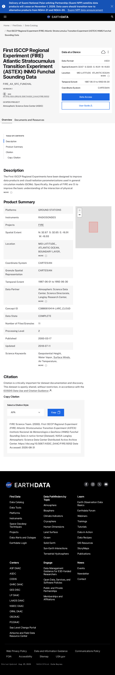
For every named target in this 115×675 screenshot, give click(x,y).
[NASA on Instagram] (92, 484)
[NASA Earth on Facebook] (86, 484)
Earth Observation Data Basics (90, 504)
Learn (80, 496)
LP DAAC (14, 595)
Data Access (86, 97)
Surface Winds (61, 357)
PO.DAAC (14, 622)
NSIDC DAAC (17, 605)
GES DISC (15, 589)
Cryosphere (50, 521)
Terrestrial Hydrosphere (56, 553)
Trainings (82, 521)
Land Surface (51, 532)
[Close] (112, 6)
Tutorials (82, 526)
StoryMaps (83, 548)
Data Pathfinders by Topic (55, 498)
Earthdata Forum (86, 510)
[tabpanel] (57, 295)
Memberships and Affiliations (53, 598)
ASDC (13, 573)
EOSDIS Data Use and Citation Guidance (26, 390)
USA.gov (60, 656)
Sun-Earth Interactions (55, 548)
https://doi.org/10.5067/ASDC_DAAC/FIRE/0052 (26, 96)
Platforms (15, 512)
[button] (105, 76)
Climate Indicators (53, 515)
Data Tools (15, 507)
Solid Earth (49, 542)
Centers (14, 562)
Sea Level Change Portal (23, 627)
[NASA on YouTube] (106, 484)
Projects (14, 532)
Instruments (16, 518)
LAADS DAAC (17, 600)
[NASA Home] (49, 17)
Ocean (47, 537)
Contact (81, 578)
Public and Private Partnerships (53, 589)
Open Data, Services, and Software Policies (57, 581)
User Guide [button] (84, 105)
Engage (48, 562)
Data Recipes (84, 537)
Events (81, 568)
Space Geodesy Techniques (18, 525)
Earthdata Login (18, 542)
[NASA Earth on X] (99, 484)
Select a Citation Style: (18, 405)
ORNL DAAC (16, 611)
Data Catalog (31, 25)
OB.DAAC (15, 616)
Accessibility (25, 656)
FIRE (41, 225)
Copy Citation (14, 157)
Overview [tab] (7, 119)
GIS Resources (85, 542)
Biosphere (49, 510)
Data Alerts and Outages (23, 537)
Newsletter (83, 573)
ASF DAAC (15, 568)
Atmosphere (50, 505)
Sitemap (44, 656)
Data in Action (85, 532)
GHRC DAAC (16, 584)
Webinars (82, 515)
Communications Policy (87, 651)
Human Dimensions (54, 526)
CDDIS (13, 578)
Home (6, 25)
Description (11, 141)
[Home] (60, 16)
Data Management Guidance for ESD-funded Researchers (57, 571)
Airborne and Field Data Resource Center (22, 634)
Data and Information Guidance (51, 651)
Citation (9, 152)
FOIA (8, 656)
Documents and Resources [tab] (29, 119)
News (80, 562)
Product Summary (14, 146)
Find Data (17, 25)
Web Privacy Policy (16, 651)
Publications (83, 553)
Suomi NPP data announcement (85, 10)
